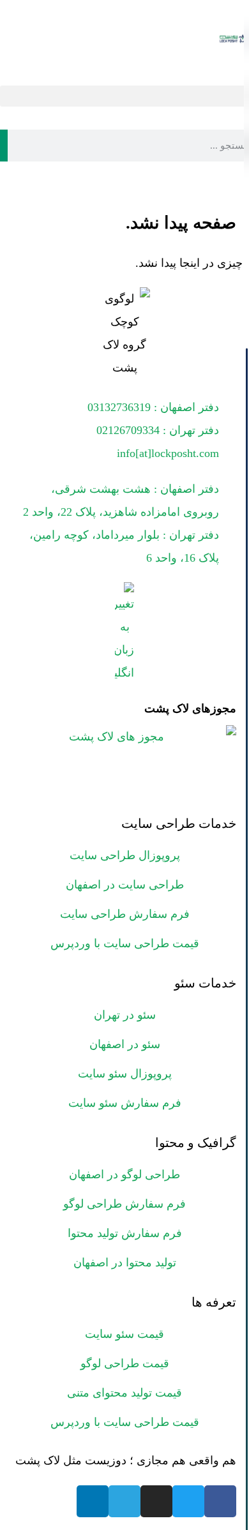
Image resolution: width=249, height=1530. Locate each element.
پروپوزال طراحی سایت (125, 855)
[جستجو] (4, 145)
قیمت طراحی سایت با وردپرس (124, 943)
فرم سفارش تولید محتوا (125, 1233)
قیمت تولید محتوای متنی (124, 1392)
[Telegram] (124, 1501)
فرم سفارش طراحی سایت (125, 914)
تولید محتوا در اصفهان (124, 1262)
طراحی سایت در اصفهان (125, 884)
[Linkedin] (93, 1501)
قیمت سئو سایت (124, 1334)
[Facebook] (220, 1501)
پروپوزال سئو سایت (125, 1073)
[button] (124, 96)
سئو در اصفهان (124, 1044)
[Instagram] (156, 1501)
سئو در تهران (125, 1015)
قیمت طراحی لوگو (124, 1363)
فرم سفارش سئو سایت (124, 1103)
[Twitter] (188, 1501)
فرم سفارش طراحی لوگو (124, 1203)
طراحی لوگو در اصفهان (124, 1174)
